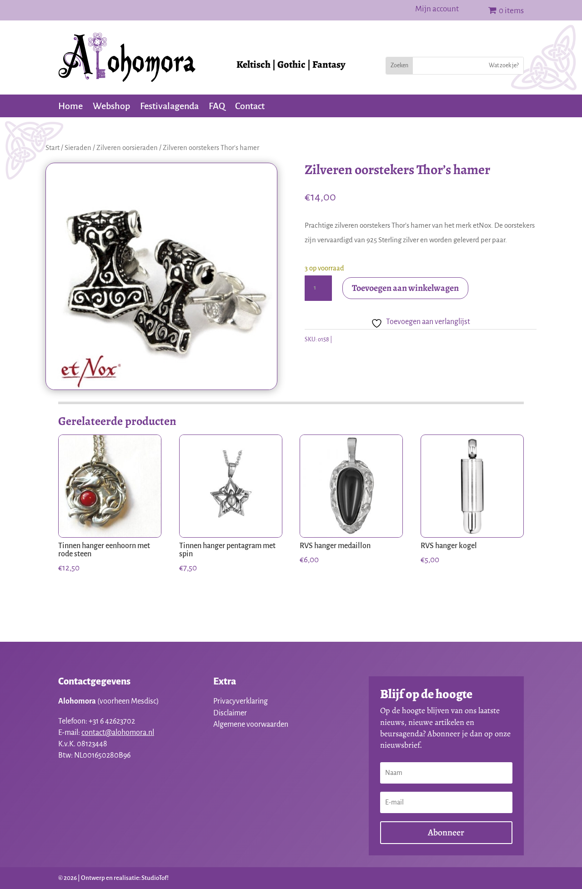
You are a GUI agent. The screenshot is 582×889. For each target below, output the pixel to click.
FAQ (217, 107)
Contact (250, 107)
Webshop (111, 107)
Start (52, 147)
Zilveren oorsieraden (127, 147)
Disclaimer (230, 713)
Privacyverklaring (240, 701)
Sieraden (78, 147)
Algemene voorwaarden (250, 724)
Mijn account (437, 9)
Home (70, 107)
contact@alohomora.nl (117, 733)
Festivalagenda (169, 107)
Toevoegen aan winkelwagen (405, 288)
